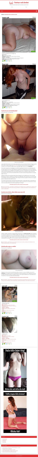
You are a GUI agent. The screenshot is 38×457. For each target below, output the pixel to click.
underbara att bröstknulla (24, 187)
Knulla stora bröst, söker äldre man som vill (13, 192)
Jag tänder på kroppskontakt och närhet (8, 449)
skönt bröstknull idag (14, 280)
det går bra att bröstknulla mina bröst (25, 279)
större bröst (15, 165)
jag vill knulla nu (18, 187)
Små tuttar (4, 441)
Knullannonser (11, 112)
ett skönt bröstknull (4, 187)
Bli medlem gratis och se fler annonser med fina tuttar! (19, 184)
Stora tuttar (4, 442)
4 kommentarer (5, 279)
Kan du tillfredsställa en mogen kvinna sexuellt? (10, 450)
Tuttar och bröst (21, 2)
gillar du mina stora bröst (11, 187)
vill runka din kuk (5, 188)
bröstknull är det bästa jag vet (15, 186)
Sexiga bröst (4, 440)
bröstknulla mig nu (23, 186)
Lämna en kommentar (6, 186)
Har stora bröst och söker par (7, 448)
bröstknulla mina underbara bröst (31, 186)
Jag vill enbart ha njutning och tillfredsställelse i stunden (11, 447)
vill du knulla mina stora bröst (30, 280)
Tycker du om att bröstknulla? (9, 110)
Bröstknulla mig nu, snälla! (8, 246)
